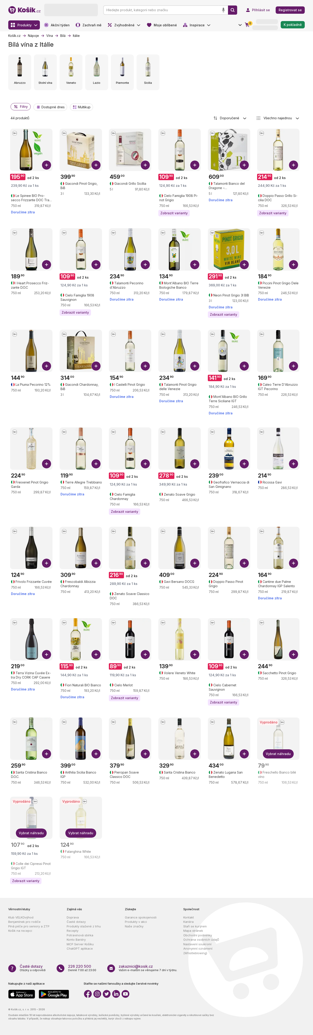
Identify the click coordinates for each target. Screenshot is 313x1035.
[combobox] (230, 118)
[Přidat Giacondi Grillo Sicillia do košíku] (145, 165)
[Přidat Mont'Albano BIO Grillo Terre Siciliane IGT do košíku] (244, 366)
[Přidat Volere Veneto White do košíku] (194, 654)
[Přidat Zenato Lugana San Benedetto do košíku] (244, 753)
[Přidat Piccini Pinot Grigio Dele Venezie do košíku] (293, 264)
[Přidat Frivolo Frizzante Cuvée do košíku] (46, 563)
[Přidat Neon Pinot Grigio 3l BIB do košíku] (244, 264)
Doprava (73, 917)
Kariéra (188, 922)
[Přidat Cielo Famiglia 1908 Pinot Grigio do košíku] (194, 165)
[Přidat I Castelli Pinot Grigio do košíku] (145, 366)
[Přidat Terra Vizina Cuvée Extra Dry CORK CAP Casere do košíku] (46, 654)
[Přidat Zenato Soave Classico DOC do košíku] (145, 563)
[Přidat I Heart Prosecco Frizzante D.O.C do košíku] (46, 264)
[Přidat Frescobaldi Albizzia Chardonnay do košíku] (96, 563)
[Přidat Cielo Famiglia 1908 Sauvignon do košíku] (96, 264)
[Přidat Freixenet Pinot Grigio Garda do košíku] (46, 463)
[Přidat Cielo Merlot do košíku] (145, 654)
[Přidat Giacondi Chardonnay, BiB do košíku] (96, 366)
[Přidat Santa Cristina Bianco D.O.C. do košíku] (46, 753)
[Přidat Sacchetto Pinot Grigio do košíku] (293, 654)
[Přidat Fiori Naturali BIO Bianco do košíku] (96, 654)
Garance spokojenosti (140, 917)
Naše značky (134, 926)
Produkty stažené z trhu (84, 926)
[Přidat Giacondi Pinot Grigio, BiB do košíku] (96, 165)
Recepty (72, 930)
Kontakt (188, 917)
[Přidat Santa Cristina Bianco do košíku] (194, 753)
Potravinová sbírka (80, 935)
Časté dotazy (76, 922)
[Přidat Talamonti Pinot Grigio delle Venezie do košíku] (194, 366)
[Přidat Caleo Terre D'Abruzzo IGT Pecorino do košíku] (293, 366)
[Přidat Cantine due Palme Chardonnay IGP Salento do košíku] (293, 563)
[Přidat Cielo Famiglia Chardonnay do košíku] (145, 463)
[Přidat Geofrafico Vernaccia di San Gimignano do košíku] (244, 463)
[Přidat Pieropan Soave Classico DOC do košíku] (145, 753)
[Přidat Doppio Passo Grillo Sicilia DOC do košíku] (293, 165)
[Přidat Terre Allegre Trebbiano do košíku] (96, 463)
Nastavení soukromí (197, 944)
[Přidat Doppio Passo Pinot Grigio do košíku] (244, 563)
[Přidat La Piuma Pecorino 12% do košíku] (46, 366)
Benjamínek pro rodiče (24, 922)
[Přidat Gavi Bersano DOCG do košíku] (194, 563)
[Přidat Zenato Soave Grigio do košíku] (194, 463)
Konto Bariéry (76, 939)
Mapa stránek (193, 930)
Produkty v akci (136, 922)
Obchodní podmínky (197, 935)
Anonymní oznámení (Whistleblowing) (197, 951)
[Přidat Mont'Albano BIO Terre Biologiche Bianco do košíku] (194, 264)
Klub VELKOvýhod (20, 917)
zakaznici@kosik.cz (136, 966)
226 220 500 (79, 966)
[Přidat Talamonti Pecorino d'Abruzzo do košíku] (145, 264)
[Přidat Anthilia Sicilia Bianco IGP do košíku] (96, 753)
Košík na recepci (20, 930)
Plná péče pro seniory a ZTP (28, 926)
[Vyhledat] (232, 10)
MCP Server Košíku (80, 944)
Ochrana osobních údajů (201, 939)
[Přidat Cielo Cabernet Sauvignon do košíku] (244, 654)
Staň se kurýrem (195, 926)
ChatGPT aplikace (80, 948)
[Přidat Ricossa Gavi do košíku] (293, 463)
